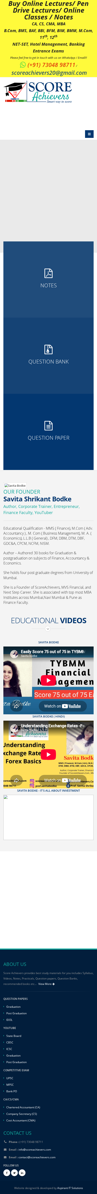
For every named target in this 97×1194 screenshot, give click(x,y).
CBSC (9, 1042)
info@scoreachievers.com (34, 1149)
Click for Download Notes (48, 299)
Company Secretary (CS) (21, 1114)
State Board (13, 1036)
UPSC (9, 1078)
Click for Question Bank (48, 375)
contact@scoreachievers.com (36, 1157)
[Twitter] (14, 1172)
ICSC (9, 1049)
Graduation (13, 1006)
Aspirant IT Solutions (70, 1188)
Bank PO (11, 1091)
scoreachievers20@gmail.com (49, 72)
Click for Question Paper (48, 451)
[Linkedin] (22, 1172)
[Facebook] (6, 1172)
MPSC (10, 1084)
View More (45, 984)
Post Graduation (16, 1013)
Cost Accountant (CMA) (20, 1120)
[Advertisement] (48, 900)
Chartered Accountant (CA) (23, 1107)
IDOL (9, 1020)
